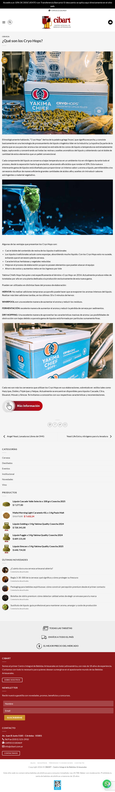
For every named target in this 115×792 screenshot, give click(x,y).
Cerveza (6, 36)
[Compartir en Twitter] (60, 424)
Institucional (8, 474)
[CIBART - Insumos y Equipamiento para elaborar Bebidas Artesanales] (57, 22)
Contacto (79, 763)
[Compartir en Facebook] (55, 424)
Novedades (7, 479)
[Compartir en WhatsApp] (50, 424)
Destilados (7, 463)
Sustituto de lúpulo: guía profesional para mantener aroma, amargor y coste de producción (54, 605)
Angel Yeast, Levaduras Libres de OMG (25, 436)
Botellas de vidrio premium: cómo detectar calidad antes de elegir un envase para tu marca (53, 596)
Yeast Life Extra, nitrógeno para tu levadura (87, 436)
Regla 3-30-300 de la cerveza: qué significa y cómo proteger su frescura (44, 577)
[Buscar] (10, 22)
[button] (3, 22)
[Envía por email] (65, 424)
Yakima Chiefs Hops (11, 275)
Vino (4, 484)
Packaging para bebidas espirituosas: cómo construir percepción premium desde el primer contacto (58, 586)
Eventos (6, 468)
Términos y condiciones (61, 763)
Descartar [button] (60, 6)
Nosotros (42, 763)
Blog (33, 763)
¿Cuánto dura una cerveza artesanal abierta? (32, 568)
